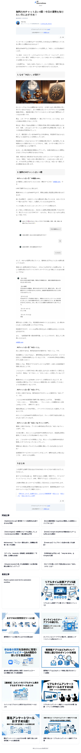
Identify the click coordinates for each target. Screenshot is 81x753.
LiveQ (48, 29)
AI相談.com (46, 32)
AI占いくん (56, 493)
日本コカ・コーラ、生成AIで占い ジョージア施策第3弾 (35, 493)
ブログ (40, 5)
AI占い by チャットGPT (28, 496)
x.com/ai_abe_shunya (46, 23)
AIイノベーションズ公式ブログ (40, 748)
